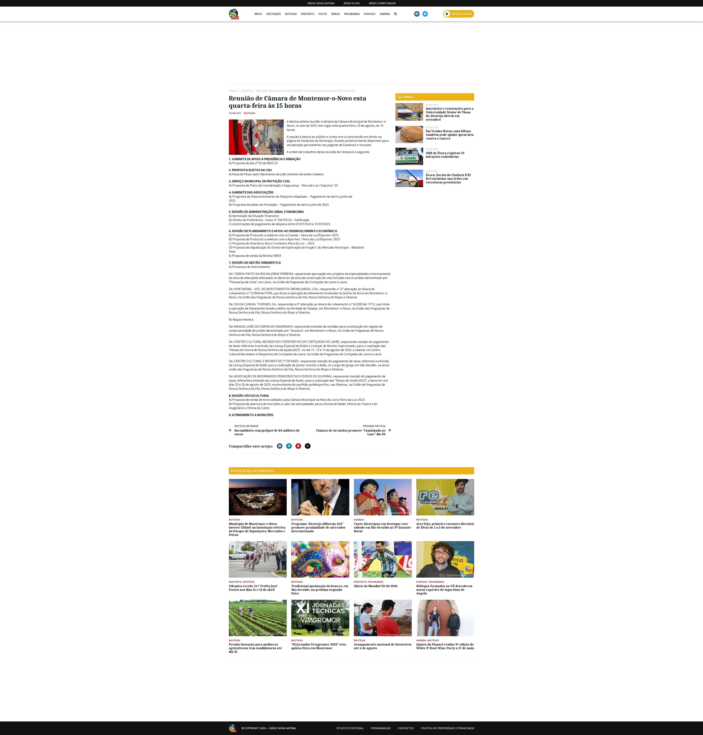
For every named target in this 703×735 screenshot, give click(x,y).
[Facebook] (417, 14)
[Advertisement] (339, 54)
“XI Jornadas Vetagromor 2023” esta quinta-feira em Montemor (318, 646)
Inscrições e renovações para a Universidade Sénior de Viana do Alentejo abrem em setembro (449, 114)
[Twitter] (425, 14)
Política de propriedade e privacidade (447, 728)
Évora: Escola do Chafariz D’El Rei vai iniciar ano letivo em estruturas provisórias (448, 178)
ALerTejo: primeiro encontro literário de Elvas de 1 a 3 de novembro (445, 525)
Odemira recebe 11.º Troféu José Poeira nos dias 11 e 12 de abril (253, 588)
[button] (447, 14)
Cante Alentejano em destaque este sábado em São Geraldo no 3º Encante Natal (382, 527)
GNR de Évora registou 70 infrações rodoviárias (445, 154)
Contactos (406, 728)
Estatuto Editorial (350, 728)
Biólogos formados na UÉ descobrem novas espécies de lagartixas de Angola (444, 589)
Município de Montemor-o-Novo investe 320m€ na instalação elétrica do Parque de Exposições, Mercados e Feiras (257, 529)
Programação (381, 728)
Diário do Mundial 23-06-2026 (376, 586)
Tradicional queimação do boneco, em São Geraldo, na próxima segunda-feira (319, 589)
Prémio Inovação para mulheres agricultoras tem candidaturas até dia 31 (255, 648)
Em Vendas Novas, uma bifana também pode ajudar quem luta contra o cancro (450, 134)
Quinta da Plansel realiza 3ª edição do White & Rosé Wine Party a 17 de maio (445, 646)
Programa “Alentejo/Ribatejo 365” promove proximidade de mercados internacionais (318, 527)
